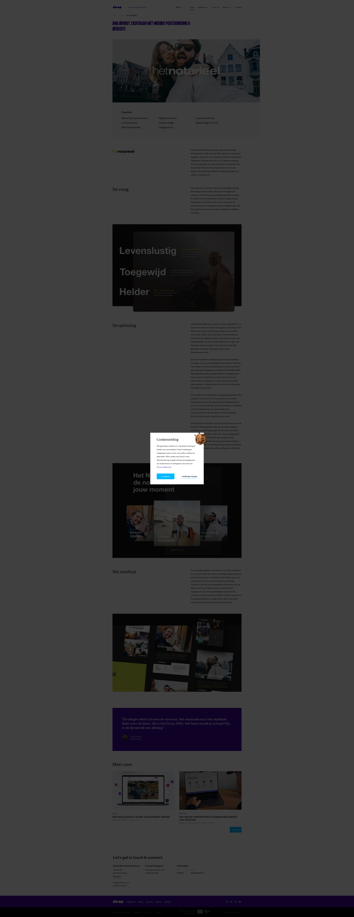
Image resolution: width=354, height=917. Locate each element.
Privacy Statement (164, 467)
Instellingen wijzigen (189, 476)
